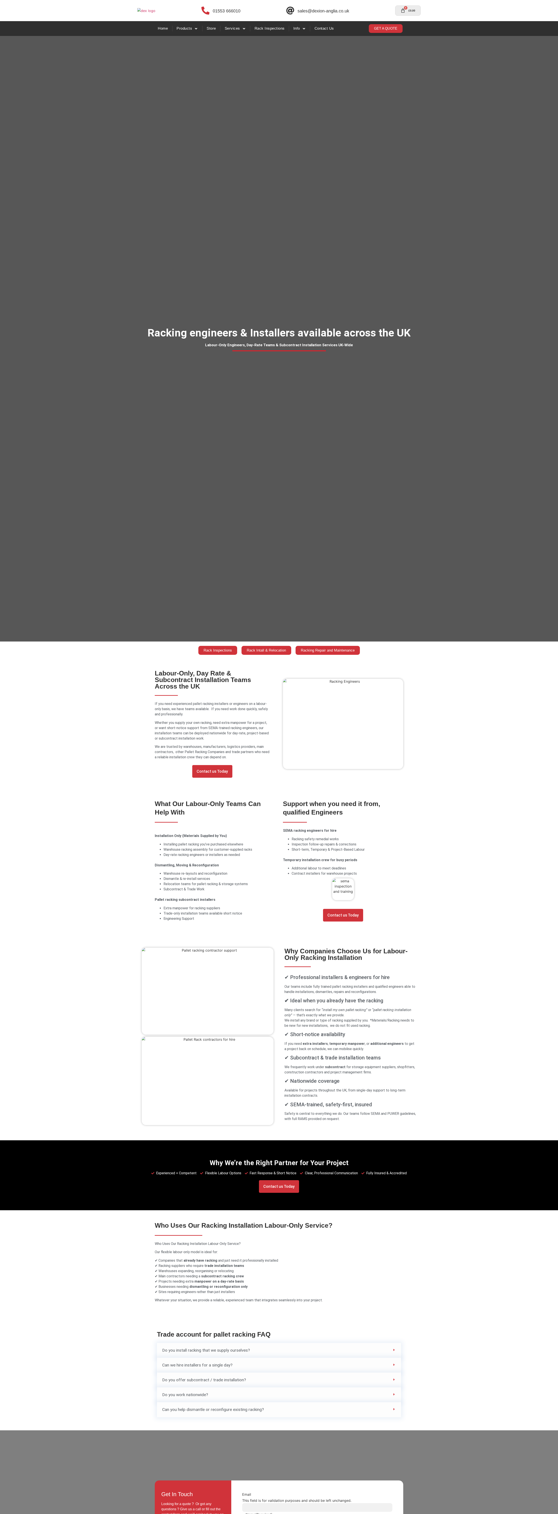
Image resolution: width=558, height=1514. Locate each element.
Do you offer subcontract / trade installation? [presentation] (204, 1379)
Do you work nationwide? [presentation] (185, 1394)
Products (184, 28)
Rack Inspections (270, 28)
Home (163, 28)
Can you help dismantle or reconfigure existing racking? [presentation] (213, 1409)
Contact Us (324, 28)
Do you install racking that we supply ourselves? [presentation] (206, 1350)
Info (296, 28)
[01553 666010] (205, 11)
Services (232, 28)
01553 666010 (226, 10)
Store (211, 28)
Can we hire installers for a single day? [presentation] (197, 1365)
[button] (279, 1350)
